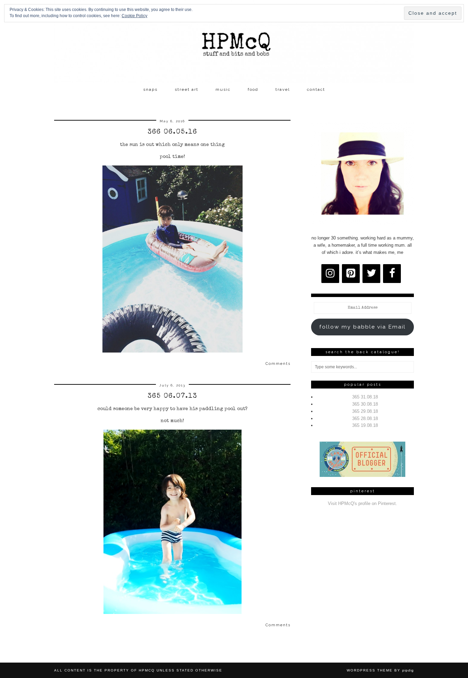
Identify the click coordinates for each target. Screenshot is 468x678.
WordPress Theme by (380, 670)
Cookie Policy (134, 15)
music (223, 89)
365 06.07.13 (172, 396)
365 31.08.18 (365, 396)
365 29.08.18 (365, 411)
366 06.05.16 (172, 132)
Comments (278, 363)
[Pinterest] (351, 273)
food (253, 89)
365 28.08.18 (365, 418)
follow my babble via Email (362, 326)
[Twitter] (371, 273)
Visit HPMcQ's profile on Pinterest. (362, 503)
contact (316, 89)
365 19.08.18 (365, 425)
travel (282, 89)
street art (186, 89)
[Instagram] (330, 273)
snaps (150, 89)
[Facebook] (392, 273)
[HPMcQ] (234, 41)
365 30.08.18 (365, 404)
